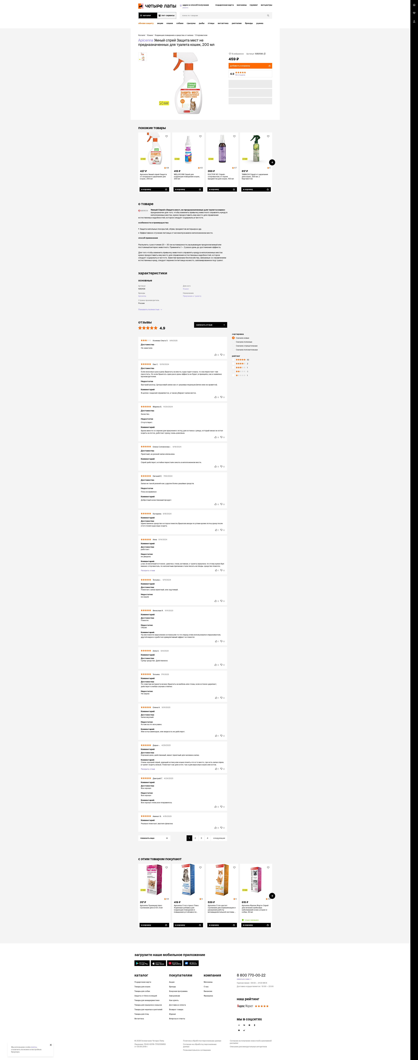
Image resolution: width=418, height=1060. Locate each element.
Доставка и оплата (177, 1005)
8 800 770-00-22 (251, 975)
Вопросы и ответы (177, 1019)
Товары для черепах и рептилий (148, 1009)
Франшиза (208, 996)
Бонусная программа (178, 991)
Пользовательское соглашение (197, 1050)
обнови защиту (146, 23)
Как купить (174, 1000)
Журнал (172, 1014)
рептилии (237, 23)
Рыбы (201, 23)
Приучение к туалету (192, 296)
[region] (205, 23)
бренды (249, 23)
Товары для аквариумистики (146, 1000)
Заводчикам (174, 996)
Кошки (170, 23)
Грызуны (191, 23)
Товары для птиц (141, 1014)
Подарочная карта (142, 982)
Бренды (172, 987)
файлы (34, 1047)
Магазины (208, 982)
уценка (259, 23)
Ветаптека (223, 23)
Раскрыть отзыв (148, 570)
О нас (206, 987)
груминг (254, 5)
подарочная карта (224, 5)
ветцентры (266, 5)
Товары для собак (142, 991)
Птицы (211, 23)
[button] (250, 73)
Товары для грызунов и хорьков (148, 1005)
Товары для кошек (142, 987)
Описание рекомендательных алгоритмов (248, 1047)
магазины (242, 5)
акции (160, 23)
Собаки (179, 23)
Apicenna (145, 40)
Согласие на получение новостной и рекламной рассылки (251, 1042)
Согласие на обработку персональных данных (199, 1045)
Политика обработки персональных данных (202, 1041)
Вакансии (208, 991)
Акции (171, 982)
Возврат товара (176, 1009)
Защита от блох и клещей (145, 996)
